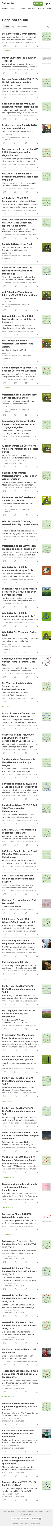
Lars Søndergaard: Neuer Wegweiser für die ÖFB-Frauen (18, 942)
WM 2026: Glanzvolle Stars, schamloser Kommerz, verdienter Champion (20, 176)
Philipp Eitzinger (15, 43)
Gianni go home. (9, 298)
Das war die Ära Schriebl (15, 962)
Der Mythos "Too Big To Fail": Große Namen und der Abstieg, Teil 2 (18, 1081)
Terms (48, 1511)
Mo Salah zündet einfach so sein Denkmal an (19, 1351)
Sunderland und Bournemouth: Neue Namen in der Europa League (18, 762)
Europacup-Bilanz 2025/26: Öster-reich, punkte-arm (17, 1215)
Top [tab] (12, 27)
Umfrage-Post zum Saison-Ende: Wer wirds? (20, 902)
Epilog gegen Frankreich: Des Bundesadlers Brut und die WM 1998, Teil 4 (19, 1244)
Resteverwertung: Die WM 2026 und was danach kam (19, 127)
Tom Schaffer (14, 461)
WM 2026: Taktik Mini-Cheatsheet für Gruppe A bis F (18, 615)
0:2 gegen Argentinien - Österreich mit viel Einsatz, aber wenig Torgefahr (19, 476)
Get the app (36, 1518)
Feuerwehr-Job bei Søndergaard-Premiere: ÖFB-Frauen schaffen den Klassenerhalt (20, 591)
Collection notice (26, 1514)
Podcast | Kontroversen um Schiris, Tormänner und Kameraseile (17, 248)
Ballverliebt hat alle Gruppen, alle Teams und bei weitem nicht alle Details (20, 639)
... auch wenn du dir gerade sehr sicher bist (19, 1064)
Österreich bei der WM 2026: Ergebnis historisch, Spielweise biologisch (19, 319)
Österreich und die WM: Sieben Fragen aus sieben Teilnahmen (19, 547)
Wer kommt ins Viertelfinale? (15, 350)
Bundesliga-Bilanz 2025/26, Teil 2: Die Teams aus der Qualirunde (19, 785)
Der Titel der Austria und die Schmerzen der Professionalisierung (17, 686)
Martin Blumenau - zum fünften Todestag (19, 59)
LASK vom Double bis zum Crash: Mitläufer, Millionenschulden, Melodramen (20, 854)
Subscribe (38, 3)
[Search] (48, 26)
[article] (26, 39)
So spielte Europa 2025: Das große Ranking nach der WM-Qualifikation (18, 1460)
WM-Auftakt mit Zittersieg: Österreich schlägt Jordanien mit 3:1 (20, 524)
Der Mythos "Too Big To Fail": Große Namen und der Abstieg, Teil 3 (18, 989)
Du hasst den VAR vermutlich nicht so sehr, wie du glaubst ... (19, 1058)
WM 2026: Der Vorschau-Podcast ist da (20, 633)
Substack (16, 1523)
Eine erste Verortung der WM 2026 (17, 503)
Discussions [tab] (22, 27)
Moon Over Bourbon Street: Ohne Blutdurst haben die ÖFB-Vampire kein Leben (20, 1135)
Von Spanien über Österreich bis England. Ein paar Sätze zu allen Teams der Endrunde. (19, 574)
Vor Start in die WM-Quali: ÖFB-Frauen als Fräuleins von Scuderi (19, 1158)
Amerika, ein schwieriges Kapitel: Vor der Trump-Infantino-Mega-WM (20, 661)
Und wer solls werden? (12, 906)
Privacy (42, 1511)
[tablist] (15, 26)
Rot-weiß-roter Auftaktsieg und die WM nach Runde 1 (19, 499)
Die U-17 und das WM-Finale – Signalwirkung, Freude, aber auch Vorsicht (20, 1406)
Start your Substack (21, 1518)
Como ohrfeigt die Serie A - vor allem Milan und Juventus (18, 715)
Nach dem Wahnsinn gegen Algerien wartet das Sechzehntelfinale (18, 402)
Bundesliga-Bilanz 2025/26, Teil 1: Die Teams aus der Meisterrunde (19, 808)
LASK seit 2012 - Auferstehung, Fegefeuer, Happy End (19, 831)
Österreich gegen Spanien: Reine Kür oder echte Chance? (20, 396)
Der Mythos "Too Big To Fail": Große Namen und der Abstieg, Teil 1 (18, 1111)
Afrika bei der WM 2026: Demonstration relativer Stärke (19, 200)
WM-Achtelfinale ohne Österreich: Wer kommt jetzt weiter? (17, 343)
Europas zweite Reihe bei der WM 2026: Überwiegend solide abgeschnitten (20, 152)
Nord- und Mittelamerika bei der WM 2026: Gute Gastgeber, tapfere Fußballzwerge (19, 222)
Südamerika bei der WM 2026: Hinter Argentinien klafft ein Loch (20, 105)
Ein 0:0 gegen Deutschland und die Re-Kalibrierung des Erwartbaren (19, 1013)
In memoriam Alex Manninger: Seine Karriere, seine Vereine (18, 1036)
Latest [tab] (6, 27)
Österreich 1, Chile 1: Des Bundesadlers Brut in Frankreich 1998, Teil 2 (19, 1298)
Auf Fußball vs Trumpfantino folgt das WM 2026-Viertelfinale (19, 293)
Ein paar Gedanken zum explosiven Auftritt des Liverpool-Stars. (17, 1357)
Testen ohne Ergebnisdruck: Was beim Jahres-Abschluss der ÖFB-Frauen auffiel (20, 1374)
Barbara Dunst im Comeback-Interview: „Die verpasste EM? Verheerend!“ (18, 1433)
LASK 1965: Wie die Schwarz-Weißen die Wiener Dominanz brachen (18, 878)
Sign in (47, 3)
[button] (5, 8)
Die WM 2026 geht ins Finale (17, 244)
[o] (46, 128)
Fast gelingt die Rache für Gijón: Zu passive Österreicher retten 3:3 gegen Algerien (19, 424)
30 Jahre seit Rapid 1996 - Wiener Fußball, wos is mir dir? (18, 920)
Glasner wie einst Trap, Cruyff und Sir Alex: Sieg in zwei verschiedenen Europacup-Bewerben (18, 737)
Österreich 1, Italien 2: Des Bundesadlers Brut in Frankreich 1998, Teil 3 (19, 1271)
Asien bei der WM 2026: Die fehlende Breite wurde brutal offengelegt (17, 270)
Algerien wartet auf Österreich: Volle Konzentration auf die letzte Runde (20, 449)
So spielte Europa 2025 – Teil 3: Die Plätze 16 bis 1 (19, 1483)
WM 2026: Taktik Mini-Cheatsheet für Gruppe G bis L (18, 569)
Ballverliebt (31, 43)
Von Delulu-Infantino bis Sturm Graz (18, 131)
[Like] (3, 142)
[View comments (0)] (15, 45)
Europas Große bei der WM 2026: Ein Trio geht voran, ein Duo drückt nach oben (20, 82)
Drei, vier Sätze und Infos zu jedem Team (20, 619)
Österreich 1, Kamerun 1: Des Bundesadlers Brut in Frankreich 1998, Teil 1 (19, 1325)
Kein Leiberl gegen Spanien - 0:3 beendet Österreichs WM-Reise (19, 369)
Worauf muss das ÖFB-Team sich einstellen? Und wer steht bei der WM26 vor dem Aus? (20, 456)
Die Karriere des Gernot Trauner (19, 34)
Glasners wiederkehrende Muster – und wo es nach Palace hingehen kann (20, 1187)
